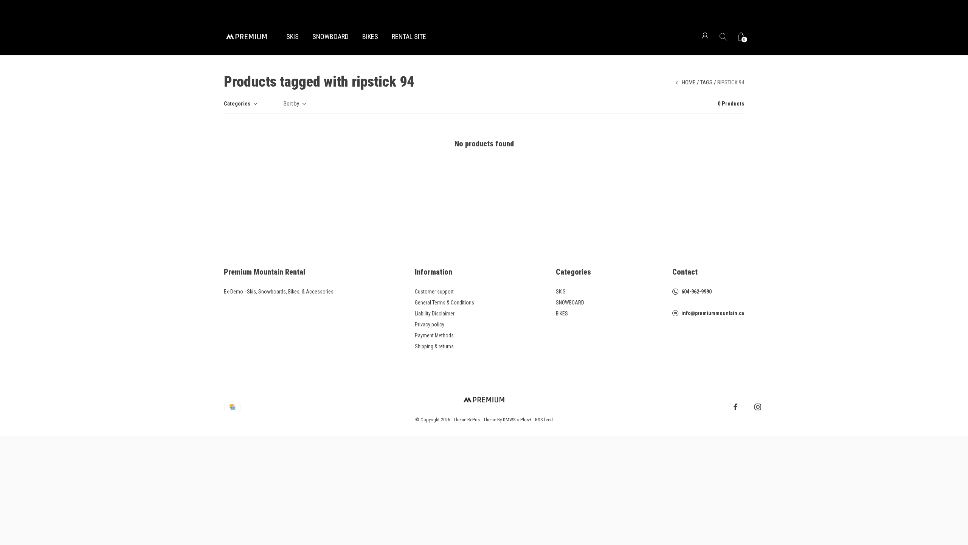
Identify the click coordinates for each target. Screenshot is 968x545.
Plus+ (526, 419)
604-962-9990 (696, 292)
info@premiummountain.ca (712, 313)
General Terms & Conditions (444, 303)
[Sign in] (705, 36)
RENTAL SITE (409, 36)
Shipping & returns (434, 346)
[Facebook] (735, 407)
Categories (237, 103)
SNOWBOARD (330, 36)
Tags (706, 82)
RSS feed (544, 419)
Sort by (291, 103)
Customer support (434, 292)
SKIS (292, 36)
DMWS (509, 419)
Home (688, 82)
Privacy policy (429, 324)
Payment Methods (434, 335)
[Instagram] (757, 407)
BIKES (370, 36)
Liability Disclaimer (435, 314)
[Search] (723, 36)
